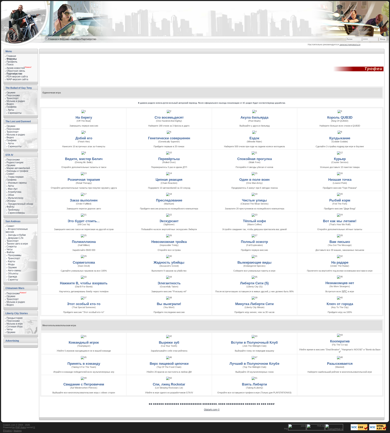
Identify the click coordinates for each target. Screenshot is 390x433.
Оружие (10, 92)
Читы (9, 249)
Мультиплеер (15, 198)
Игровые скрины (17, 182)
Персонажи (13, 159)
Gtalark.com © (212, 409)
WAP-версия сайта (17, 79)
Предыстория (14, 318)
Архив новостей (15, 68)
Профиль (11, 61)
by (13, 427)
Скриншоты (15, 112)
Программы (14, 255)
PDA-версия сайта (17, 76)
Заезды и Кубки (17, 235)
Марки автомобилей (18, 168)
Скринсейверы (16, 212)
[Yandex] (297, 429)
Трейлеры (14, 209)
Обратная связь (15, 70)
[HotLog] (316, 429)
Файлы (75, 39)
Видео (10, 137)
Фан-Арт (13, 188)
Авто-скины (14, 270)
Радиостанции (14, 162)
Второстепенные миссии (17, 230)
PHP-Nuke (20, 427)
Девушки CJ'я (15, 238)
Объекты (13, 273)
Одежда (12, 276)
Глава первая (16, 176)
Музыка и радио (15, 134)
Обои (11, 195)
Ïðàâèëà (18, 431)
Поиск (9, 64)
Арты (11, 109)
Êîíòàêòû (7, 431)
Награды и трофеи (17, 171)
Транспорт (12, 240)
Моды (11, 264)
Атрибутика (14, 192)
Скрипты (13, 279)
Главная (53, 39)
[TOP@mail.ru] (334, 429)
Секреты (11, 246)
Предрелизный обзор (20, 203)
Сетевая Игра (14, 326)
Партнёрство (88, 39)
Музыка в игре (14, 323)
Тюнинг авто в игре (17, 243)
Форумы (64, 39)
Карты (11, 261)
